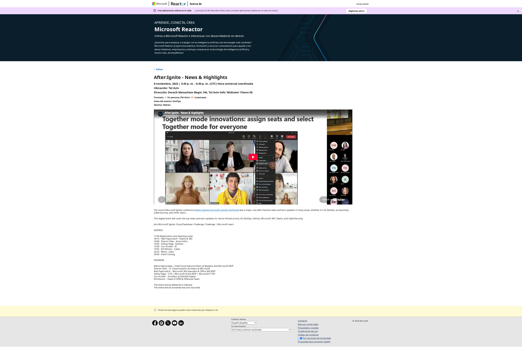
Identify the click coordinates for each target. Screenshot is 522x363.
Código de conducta (308, 334)
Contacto (302, 320)
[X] (168, 323)
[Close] (518, 11)
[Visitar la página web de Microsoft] (160, 3)
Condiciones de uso (308, 331)
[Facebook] (155, 323)
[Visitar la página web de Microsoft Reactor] (178, 3)
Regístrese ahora (356, 11)
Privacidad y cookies (308, 327)
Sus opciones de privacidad (317, 338)
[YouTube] (175, 323)
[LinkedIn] (181, 323)
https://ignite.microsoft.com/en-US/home (216, 210)
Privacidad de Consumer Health (314, 341)
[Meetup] (162, 323)
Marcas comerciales (308, 324)
